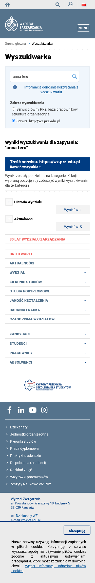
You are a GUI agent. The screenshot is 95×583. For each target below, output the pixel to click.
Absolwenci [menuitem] (21, 362)
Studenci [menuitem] (18, 343)
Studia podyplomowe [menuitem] (30, 291)
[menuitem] (47, 239)
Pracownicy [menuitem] (21, 353)
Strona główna (15, 43)
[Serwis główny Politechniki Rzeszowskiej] (9, 4)
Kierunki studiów (23, 441)
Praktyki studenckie (25, 455)
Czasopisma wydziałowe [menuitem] (33, 319)
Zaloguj (70, 4)
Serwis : (38, 120)
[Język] (83, 4)
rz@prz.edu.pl (31, 520)
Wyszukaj (57, 4)
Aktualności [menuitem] (22, 263)
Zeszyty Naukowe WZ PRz (30, 484)
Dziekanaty (19, 427)
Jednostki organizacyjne (29, 434)
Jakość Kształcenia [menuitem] (29, 300)
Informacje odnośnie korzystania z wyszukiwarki (51, 89)
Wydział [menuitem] (17, 273)
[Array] (47, 385)
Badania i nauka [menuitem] (25, 310)
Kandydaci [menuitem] (20, 334)
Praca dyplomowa (24, 448)
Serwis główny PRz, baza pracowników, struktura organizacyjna (45, 111)
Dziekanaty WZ (27, 516)
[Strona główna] (28, 24)
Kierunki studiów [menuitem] (26, 282)
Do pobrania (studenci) (28, 462)
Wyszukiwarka (42, 43)
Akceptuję (77, 531)
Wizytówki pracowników (29, 476)
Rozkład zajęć (21, 469)
